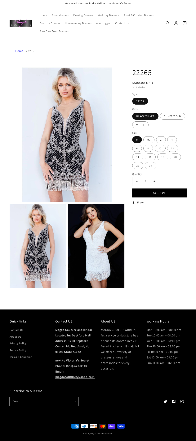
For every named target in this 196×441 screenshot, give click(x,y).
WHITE (140, 125)
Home (19, 51)
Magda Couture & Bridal (101, 433)
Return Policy (18, 350)
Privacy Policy (18, 343)
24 (150, 165)
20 (175, 157)
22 (137, 165)
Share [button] (140, 202)
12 (172, 148)
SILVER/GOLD (172, 116)
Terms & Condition (21, 357)
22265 (30, 51)
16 (150, 157)
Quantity (137, 174)
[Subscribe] (74, 401)
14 (137, 157)
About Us (15, 336)
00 (148, 139)
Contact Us (16, 330)
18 (162, 157)
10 (160, 148)
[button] (167, 23)
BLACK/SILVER (145, 116)
